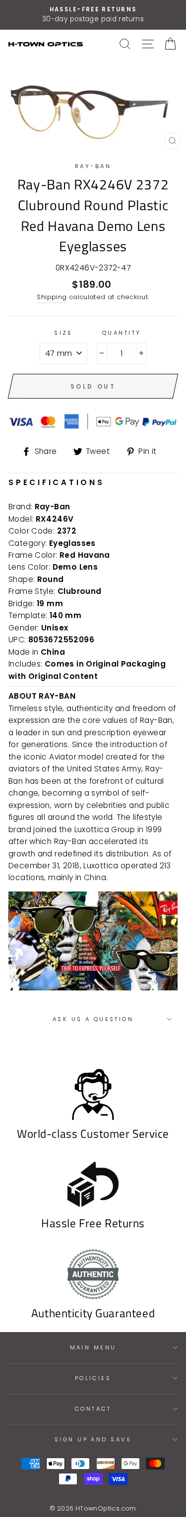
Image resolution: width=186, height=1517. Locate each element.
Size (63, 333)
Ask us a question (93, 1019)
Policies (93, 1378)
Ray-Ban (93, 166)
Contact (93, 1409)
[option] (93, 15)
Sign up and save (93, 1439)
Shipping (51, 297)
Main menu (93, 1347)
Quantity (121, 333)
